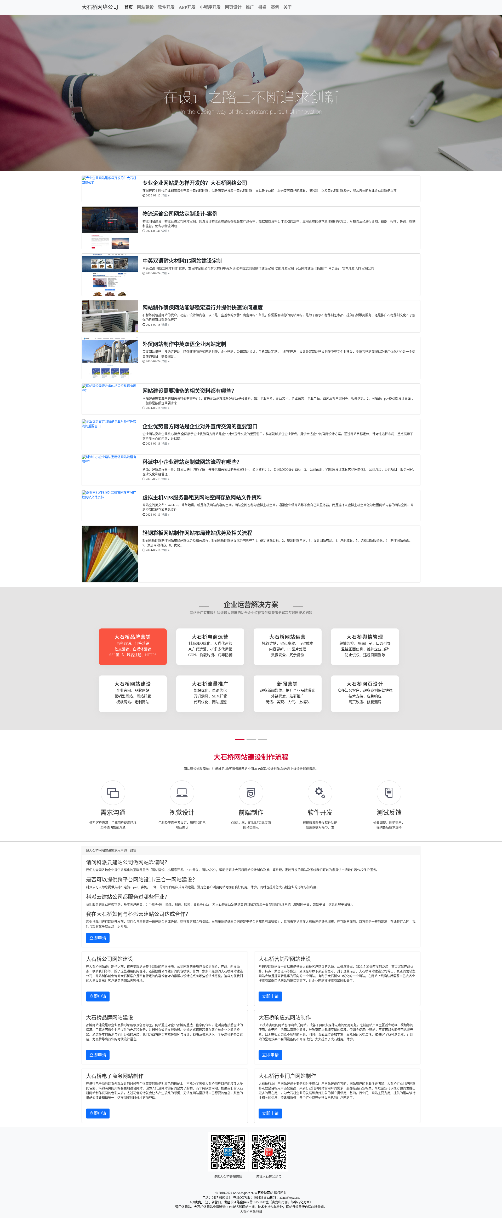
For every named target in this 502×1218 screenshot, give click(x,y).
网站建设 (145, 7)
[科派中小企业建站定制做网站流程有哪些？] (110, 462)
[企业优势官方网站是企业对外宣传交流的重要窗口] (110, 426)
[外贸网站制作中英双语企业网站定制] (110, 376)
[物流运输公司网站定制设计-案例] (110, 246)
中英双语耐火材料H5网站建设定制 (182, 261)
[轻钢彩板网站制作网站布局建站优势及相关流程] (110, 580)
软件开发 (166, 7)
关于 (287, 7)
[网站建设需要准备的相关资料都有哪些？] (110, 391)
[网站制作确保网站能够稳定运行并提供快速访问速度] (110, 330)
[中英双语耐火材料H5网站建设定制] (110, 293)
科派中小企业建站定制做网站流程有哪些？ (192, 462)
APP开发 (187, 7)
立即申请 (97, 938)
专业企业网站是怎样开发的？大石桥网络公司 (194, 183)
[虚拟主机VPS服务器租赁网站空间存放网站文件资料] (110, 497)
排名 (262, 7)
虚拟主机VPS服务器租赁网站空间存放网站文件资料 (202, 497)
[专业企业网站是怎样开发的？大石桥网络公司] (110, 183)
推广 (250, 7)
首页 (128, 7)
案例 (275, 7)
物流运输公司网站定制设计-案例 (180, 214)
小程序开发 (210, 7)
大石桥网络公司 (100, 7)
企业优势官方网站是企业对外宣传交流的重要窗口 (200, 426)
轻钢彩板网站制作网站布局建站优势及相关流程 (197, 533)
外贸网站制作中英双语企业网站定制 (184, 344)
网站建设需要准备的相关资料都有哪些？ (189, 391)
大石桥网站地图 (251, 1212)
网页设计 (233, 7)
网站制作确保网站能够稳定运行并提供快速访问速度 (202, 308)
